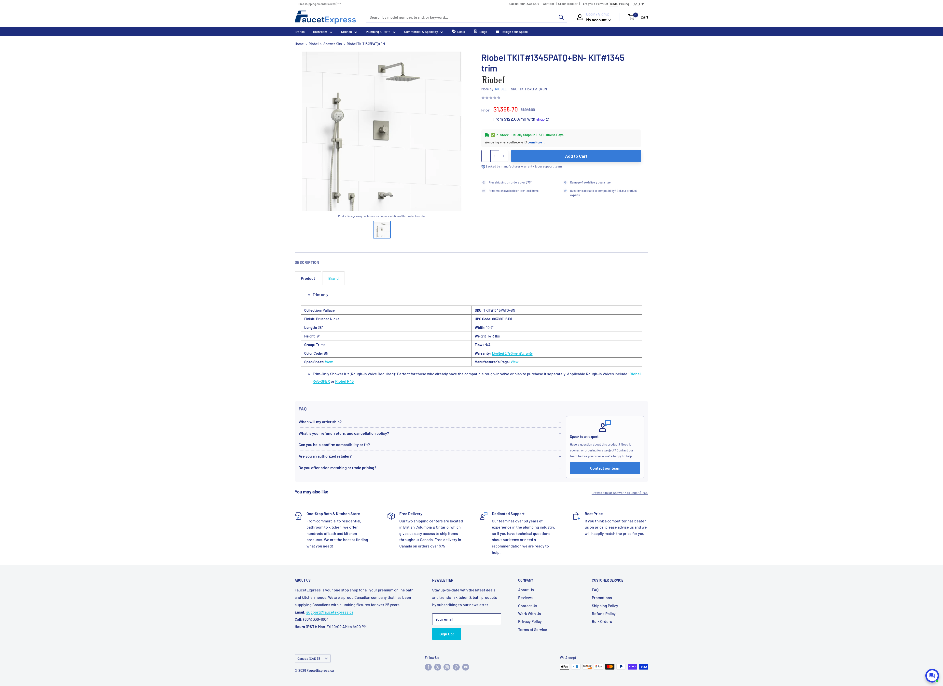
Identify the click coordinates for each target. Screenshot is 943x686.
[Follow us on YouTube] (465, 667)
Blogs (483, 32)
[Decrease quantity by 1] (486, 156)
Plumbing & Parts (378, 32)
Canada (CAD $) (308, 658)
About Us (526, 589)
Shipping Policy (605, 605)
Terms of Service (532, 629)
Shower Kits (332, 44)
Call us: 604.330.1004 (524, 4)
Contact (548, 4)
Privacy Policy (530, 621)
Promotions (602, 597)
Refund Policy (604, 613)
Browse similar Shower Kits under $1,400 (620, 493)
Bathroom (320, 32)
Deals (461, 32)
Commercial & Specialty (421, 32)
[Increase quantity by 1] (503, 156)
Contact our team (605, 468)
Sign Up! (447, 633)
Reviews (525, 597)
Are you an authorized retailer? (325, 456)
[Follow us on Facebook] (428, 667)
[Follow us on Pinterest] (456, 667)
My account (596, 19)
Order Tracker (568, 4)
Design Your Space (514, 32)
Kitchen (346, 32)
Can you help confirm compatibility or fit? (334, 444)
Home (299, 44)
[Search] (561, 17)
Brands (300, 32)
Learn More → (536, 142)
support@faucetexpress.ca (329, 612)
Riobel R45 (344, 381)
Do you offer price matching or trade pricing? (337, 467)
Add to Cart (576, 156)
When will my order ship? (320, 421)
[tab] (308, 278)
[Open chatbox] (932, 676)
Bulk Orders (602, 621)
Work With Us (529, 613)
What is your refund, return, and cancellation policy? (344, 433)
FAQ (595, 589)
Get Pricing (605, 4)
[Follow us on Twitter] (437, 667)
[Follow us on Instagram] (447, 667)
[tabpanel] (471, 338)
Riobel (314, 44)
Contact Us (527, 605)
